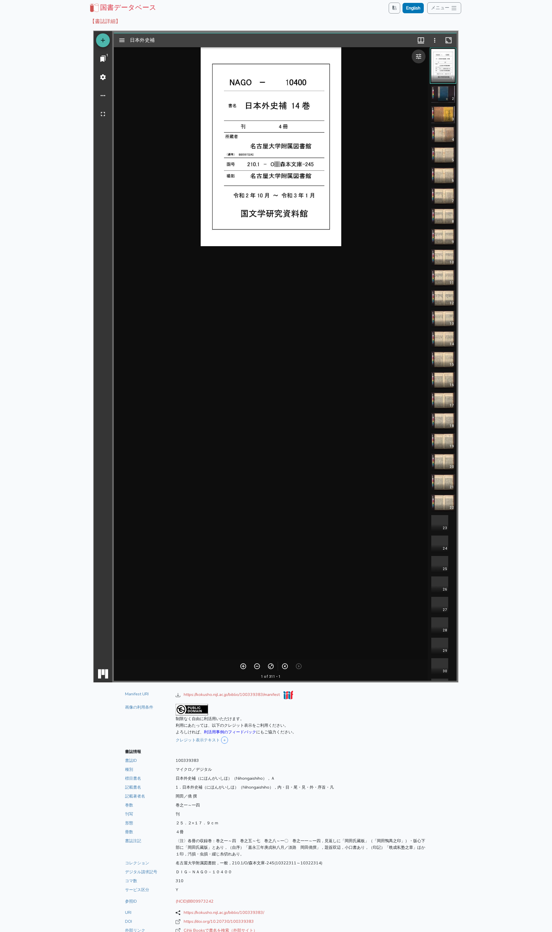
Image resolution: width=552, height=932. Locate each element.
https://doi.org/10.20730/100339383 (219, 921)
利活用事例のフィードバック (230, 732)
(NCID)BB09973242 (195, 901)
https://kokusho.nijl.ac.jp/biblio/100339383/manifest (232, 694)
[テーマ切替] (394, 8)
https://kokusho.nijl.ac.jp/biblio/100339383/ (224, 912)
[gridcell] (122, 7)
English (413, 8)
